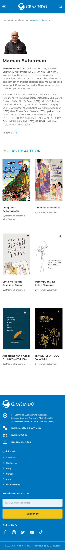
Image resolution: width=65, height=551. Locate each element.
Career (9, 474)
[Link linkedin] (41, 532)
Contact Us (11, 463)
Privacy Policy (13, 484)
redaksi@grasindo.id (21, 442)
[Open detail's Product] (16, 161)
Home (6, 20)
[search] (60, 6)
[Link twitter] (23, 532)
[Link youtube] (32, 532)
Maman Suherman (40, 20)
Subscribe (32, 513)
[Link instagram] (16, 133)
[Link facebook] (5, 532)
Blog (8, 468)
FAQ (8, 479)
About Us (11, 457)
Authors (19, 20)
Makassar (40, 68)
